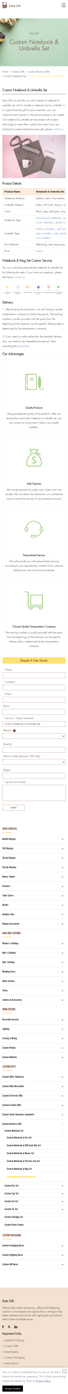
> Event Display (10, 1351)
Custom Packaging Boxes (13, 1245)
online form (23, 346)
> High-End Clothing (13, 1340)
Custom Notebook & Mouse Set (20, 1153)
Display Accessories (10, 923)
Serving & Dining (9, 1038)
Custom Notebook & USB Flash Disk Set (24, 1145)
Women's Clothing (10, 943)
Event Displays (9, 829)
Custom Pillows (9, 1047)
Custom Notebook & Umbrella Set (46, 76)
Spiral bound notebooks (49, 218)
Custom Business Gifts (39, 71)
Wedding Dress (8, 971)
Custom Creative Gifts (11, 1105)
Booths (5, 904)
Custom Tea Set (11, 1201)
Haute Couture (8, 981)
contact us (58, 129)
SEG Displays (7, 848)
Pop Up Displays (9, 867)
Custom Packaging (11, 1235)
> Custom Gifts (10, 1346)
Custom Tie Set (11, 1209)
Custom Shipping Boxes (12, 1254)
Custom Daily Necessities (13, 1086)
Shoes (5, 990)
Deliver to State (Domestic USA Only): (22, 756)
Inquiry (39, 251)
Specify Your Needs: (14, 782)
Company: (9, 681)
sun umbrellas (43, 238)
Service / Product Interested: (18, 718)
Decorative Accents (10, 1019)
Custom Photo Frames (14, 1224)
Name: (7, 669)
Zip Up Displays (9, 857)
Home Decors (8, 1009)
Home (5, 71)
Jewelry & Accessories (12, 999)
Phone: (6, 706)
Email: (7, 694)
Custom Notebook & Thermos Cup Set (23, 1161)
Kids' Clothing (8, 962)
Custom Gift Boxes (10, 1264)
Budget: (7, 770)
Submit (13, 807)
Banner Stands (8, 876)
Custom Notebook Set (15, 76)
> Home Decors (10, 1363)
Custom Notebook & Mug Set (19, 1168)
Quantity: (7, 744)
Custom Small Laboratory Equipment (18, 1114)
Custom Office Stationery (13, 1076)
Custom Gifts (18, 71)
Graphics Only (8, 914)
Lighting (5, 1028)
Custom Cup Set (12, 1193)
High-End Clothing (11, 933)
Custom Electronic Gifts (12, 1095)
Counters (6, 886)
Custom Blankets (9, 1057)
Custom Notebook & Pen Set (19, 1137)
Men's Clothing (9, 952)
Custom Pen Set (12, 1185)
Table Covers (8, 895)
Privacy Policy (43, 1381)
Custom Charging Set (14, 1216)
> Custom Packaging (13, 1357)
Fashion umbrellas (46, 229)
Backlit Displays (9, 838)
